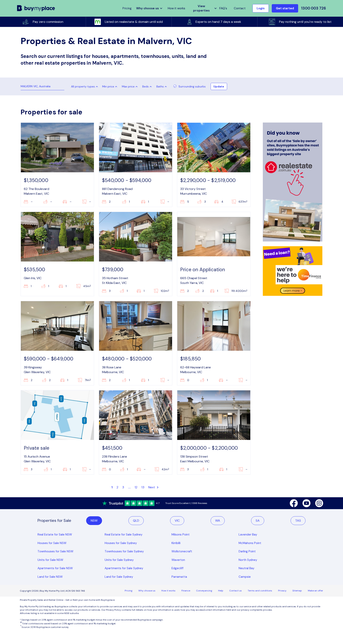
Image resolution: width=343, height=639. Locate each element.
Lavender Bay (248, 534)
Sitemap (297, 590)
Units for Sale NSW (50, 560)
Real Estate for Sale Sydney (123, 534)
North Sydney (248, 560)
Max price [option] (128, 86)
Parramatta (179, 577)
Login (261, 8)
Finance (185, 590)
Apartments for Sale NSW (55, 568)
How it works (176, 8)
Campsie (245, 577)
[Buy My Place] (36, 8)
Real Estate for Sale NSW (55, 534)
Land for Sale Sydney (119, 577)
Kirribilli (176, 543)
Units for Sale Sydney (119, 560)
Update (218, 86)
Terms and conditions (260, 590)
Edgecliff (177, 568)
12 (136, 487)
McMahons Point (250, 543)
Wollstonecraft (182, 551)
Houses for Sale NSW (52, 543)
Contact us (235, 590)
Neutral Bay (246, 568)
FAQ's (223, 8)
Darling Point (247, 551)
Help (220, 590)
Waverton (178, 560)
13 (142, 487)
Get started (285, 8)
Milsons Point (181, 534)
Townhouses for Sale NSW (55, 551)
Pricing (128, 590)
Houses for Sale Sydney (121, 543)
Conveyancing (204, 590)
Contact (240, 8)
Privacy (282, 590)
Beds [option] (145, 86)
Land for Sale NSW (50, 577)
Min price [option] (108, 86)
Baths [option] (160, 86)
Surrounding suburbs (192, 86)
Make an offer (315, 590)
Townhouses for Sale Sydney (124, 551)
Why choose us (146, 590)
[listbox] (110, 86)
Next (152, 487)
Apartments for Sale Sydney (124, 568)
